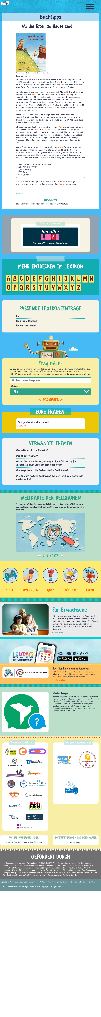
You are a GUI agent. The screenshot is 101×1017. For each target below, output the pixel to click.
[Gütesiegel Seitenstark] (64, 760)
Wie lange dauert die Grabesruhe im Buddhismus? (42, 470)
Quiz (50, 590)
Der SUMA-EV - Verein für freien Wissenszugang (40, 875)
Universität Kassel (82, 865)
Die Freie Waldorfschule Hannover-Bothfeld (74, 872)
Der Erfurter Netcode (72, 875)
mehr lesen (58, 632)
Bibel (34, 94)
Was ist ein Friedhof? (27, 455)
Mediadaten (46, 882)
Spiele (10, 590)
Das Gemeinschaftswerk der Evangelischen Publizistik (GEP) (27, 863)
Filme (90, 590)
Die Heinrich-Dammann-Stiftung (34, 868)
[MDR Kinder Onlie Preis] (71, 787)
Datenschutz (16, 882)
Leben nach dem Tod (39, 203)
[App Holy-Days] (50, 651)
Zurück (20, 193)
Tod (62, 84)
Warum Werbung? (50, 223)
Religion (14, 385)
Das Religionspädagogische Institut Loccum (36, 872)
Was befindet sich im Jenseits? (32, 450)
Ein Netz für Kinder (54, 870)
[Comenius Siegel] (87, 759)
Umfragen (30, 590)
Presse (36, 882)
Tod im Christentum (59, 203)
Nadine (27, 76)
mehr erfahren (60, 680)
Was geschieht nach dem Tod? (33, 422)
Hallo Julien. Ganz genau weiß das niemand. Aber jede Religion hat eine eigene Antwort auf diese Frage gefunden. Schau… (22, 426)
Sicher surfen (89, 882)
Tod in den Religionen (27, 320)
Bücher (70, 590)
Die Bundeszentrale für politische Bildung (66, 868)
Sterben (24, 203)
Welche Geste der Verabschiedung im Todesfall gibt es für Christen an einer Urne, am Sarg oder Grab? (46, 463)
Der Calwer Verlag (72, 870)
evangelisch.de (28, 886)
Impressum (4, 882)
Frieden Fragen (60, 693)
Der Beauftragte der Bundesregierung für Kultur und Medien (46, 865)
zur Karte (50, 556)
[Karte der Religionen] (50, 532)
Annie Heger (76, 842)
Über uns (28, 882)
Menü (90, 6)
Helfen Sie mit (75, 882)
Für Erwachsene (60, 882)
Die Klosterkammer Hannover (31, 870)
